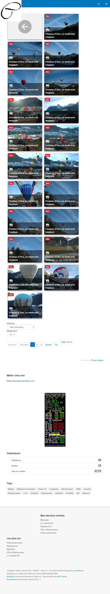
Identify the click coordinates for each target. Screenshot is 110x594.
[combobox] (98, 3)
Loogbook (54, 489)
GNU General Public (50, 573)
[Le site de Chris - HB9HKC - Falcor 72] (10, 3)
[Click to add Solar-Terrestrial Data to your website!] (55, 419)
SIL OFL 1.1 (36, 579)
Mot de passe (67, 489)
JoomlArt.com (78, 570)
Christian (34, 493)
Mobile (11, 489)
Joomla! (9, 573)
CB (78, 493)
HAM (78, 489)
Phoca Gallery (97, 360)
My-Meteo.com (28, 381)
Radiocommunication (26, 489)
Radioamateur (14, 493)
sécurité (87, 489)
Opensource (46, 493)
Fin (56, 344)
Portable (69, 493)
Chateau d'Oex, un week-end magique (60, 35)
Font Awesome (12, 579)
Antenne (86, 493)
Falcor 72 (42, 489)
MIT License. (62, 576)
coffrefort (59, 493)
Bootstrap (10, 576)
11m (25, 493)
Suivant (48, 344)
